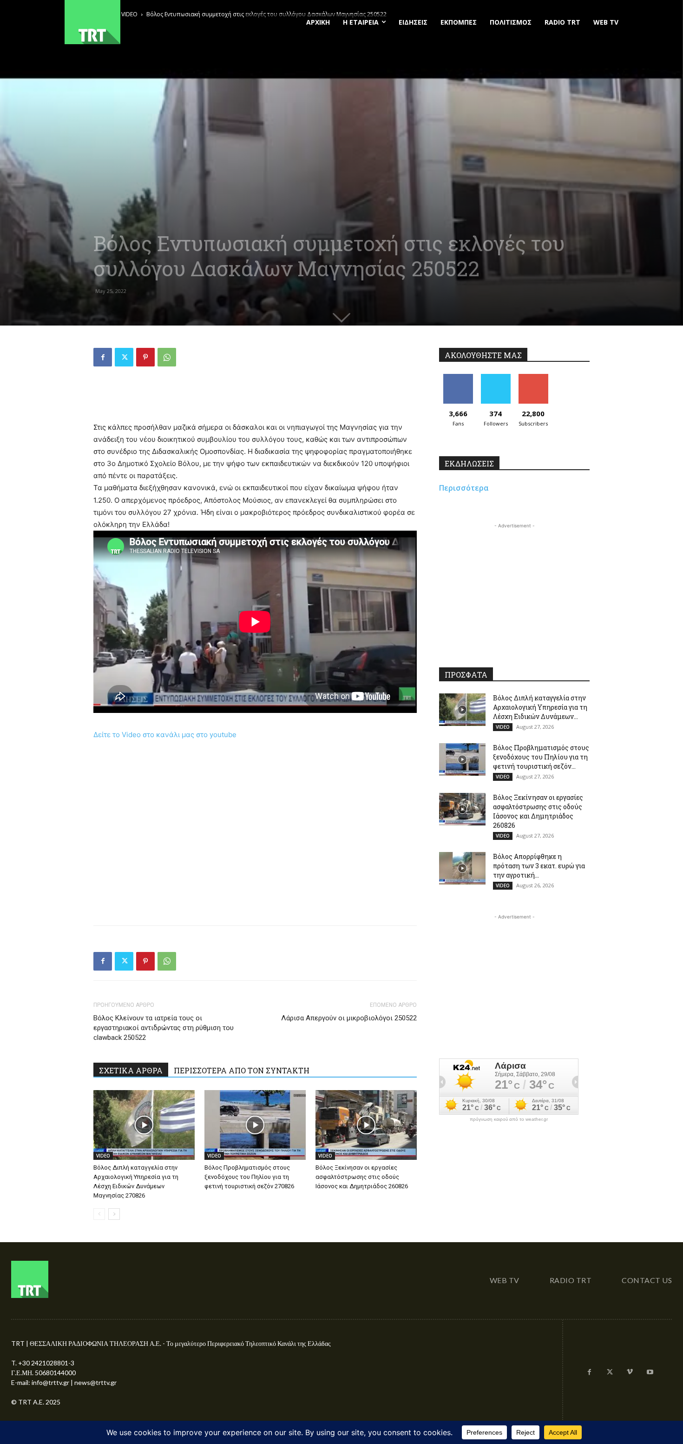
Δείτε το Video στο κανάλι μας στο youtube (164, 734)
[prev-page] (99, 1214)
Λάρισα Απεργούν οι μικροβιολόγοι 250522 (349, 1018)
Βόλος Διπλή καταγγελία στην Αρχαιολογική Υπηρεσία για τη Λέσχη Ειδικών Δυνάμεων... (540, 707)
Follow (495, 377)
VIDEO (103, 1155)
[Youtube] (650, 1372)
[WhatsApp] (167, 357)
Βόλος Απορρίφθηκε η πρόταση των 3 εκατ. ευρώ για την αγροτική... (539, 865)
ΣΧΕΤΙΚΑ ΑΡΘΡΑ (131, 1070)
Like (458, 377)
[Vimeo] (630, 1372)
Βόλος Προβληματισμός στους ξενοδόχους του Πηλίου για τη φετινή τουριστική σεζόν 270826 (249, 1177)
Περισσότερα (464, 488)
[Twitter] (124, 357)
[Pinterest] (145, 357)
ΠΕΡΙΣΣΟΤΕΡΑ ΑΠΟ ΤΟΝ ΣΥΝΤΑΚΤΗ (241, 1070)
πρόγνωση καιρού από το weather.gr (509, 1119)
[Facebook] (102, 357)
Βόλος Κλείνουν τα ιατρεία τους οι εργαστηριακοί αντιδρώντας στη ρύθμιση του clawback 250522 (163, 1028)
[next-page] (114, 1214)
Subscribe (533, 377)
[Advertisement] (255, 398)
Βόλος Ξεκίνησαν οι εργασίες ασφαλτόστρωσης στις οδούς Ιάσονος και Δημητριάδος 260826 (361, 1177)
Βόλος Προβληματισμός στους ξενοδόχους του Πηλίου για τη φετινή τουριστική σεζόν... (541, 757)
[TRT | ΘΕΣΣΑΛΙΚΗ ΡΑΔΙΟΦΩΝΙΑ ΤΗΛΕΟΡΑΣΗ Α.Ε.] (149, 22)
